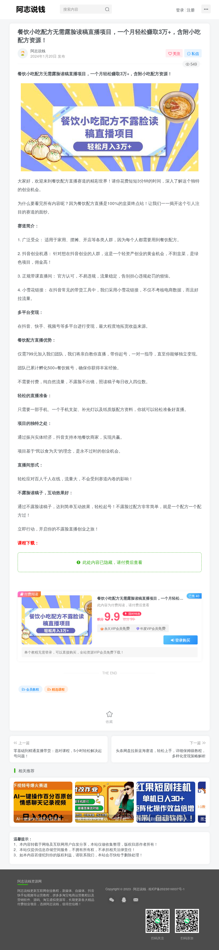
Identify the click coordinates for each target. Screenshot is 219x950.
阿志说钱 (37, 50)
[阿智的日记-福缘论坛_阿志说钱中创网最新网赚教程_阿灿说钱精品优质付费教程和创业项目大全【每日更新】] (30, 8)
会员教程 (32, 689)
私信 (195, 53)
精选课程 (58, 689)
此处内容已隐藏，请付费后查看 (111, 562)
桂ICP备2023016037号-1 (166, 889)
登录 (180, 10)
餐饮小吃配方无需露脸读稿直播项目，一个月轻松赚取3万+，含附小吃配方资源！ (109, 35)
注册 (191, 10)
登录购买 (182, 640)
